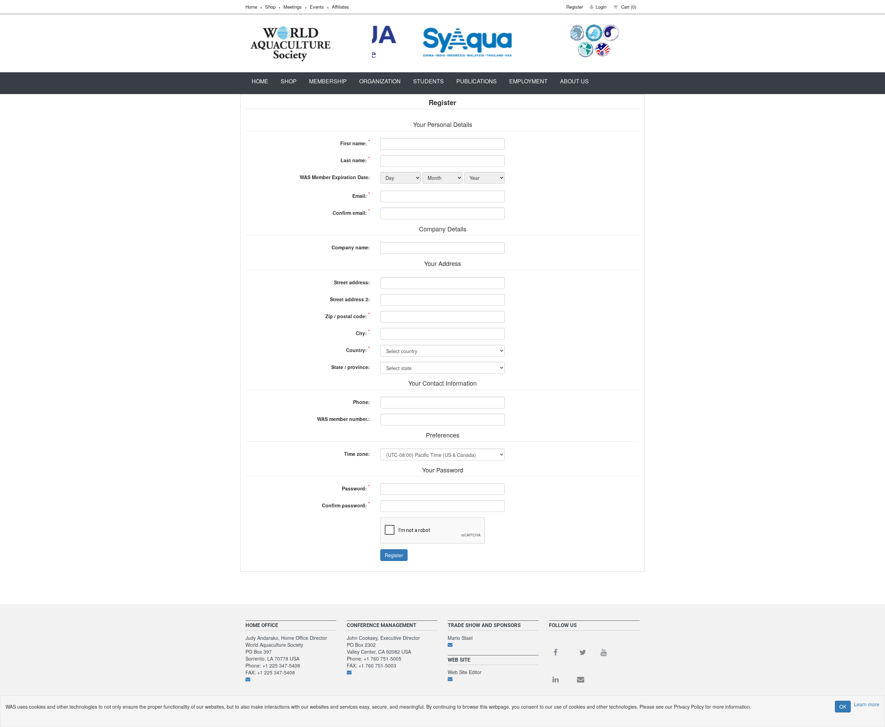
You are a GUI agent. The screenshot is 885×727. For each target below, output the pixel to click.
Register (394, 555)
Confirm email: (350, 212)
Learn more (866, 704)
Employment (528, 81)
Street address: (352, 282)
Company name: (351, 247)
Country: (356, 350)
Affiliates (340, 6)
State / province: (350, 367)
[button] (625, 6)
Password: (354, 488)
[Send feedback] (290, 679)
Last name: (354, 160)
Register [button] (574, 6)
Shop (270, 6)
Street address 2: (350, 299)
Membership (328, 81)
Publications (476, 81)
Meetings (292, 6)
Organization (380, 81)
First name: (353, 143)
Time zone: (357, 453)
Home (251, 6)
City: (361, 333)
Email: (359, 195)
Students (428, 81)
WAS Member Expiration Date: (335, 177)
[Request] (493, 644)
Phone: (361, 401)
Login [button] (601, 6)
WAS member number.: (343, 418)
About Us (574, 81)
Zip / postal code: (346, 316)
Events (317, 6)
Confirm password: (344, 505)
